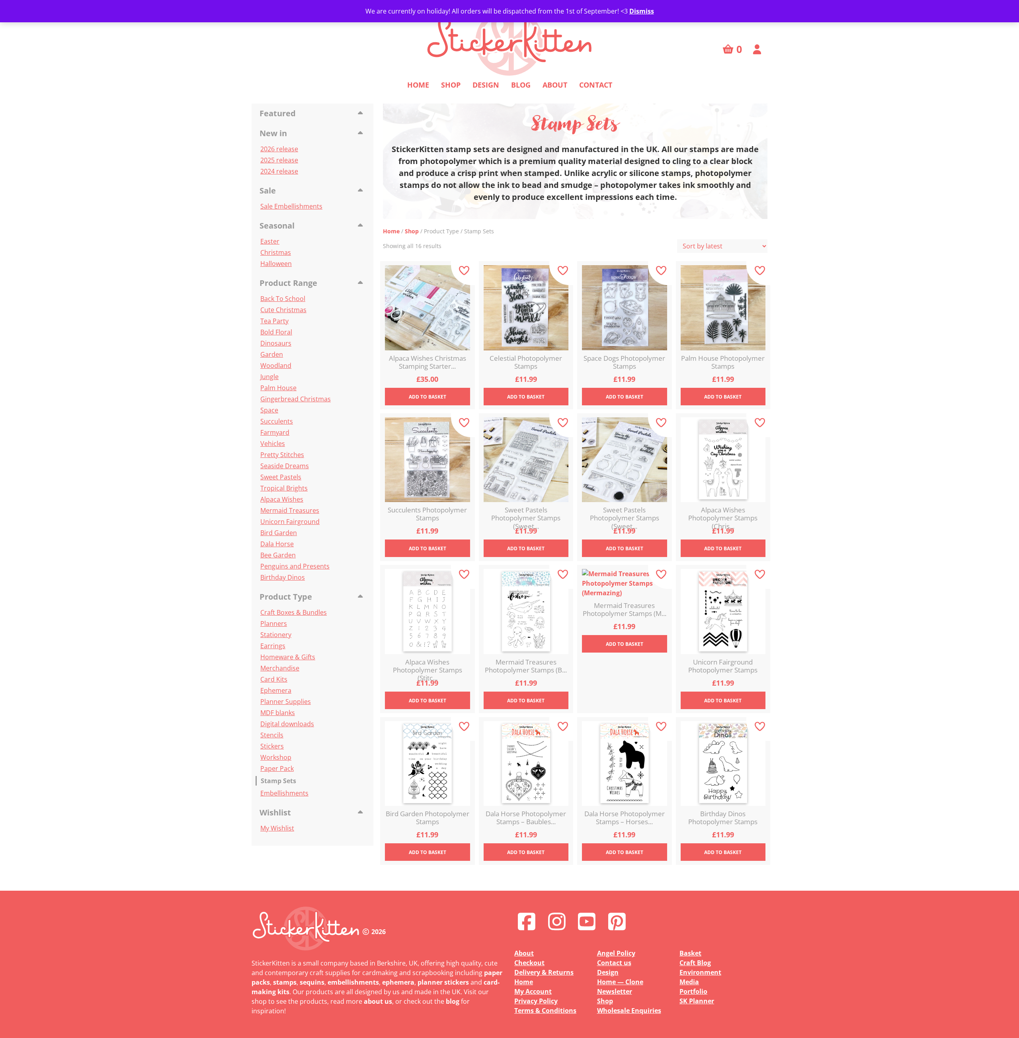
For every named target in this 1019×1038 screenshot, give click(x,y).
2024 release (279, 171)
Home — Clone (620, 981)
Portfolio (693, 991)
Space (269, 410)
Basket (690, 953)
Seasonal (277, 225)
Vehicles (272, 443)
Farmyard (274, 432)
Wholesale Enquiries (629, 1010)
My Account (533, 991)
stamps (285, 982)
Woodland (275, 365)
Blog (521, 85)
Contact (595, 85)
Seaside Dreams (284, 465)
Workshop (275, 757)
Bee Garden (278, 555)
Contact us (614, 962)
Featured (278, 113)
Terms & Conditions (545, 1010)
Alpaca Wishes (281, 499)
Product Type (286, 596)
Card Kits (273, 679)
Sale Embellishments (291, 206)
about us (378, 1001)
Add (427, 396)
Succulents (276, 421)
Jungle (269, 376)
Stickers (272, 746)
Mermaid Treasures (289, 510)
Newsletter (614, 991)
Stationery (275, 634)
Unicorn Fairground (290, 521)
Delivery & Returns (544, 972)
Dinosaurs (275, 343)
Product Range (288, 283)
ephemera (398, 982)
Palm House (278, 387)
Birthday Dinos (282, 577)
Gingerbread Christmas (295, 399)
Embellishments (284, 793)
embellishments (353, 982)
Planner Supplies (285, 701)
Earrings (272, 645)
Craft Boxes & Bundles (293, 612)
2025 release (279, 160)
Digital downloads (287, 723)
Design (485, 85)
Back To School (282, 298)
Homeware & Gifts (287, 657)
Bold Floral (276, 332)
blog (452, 1001)
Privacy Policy (536, 1001)
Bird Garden (278, 532)
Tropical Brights (284, 488)
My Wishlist (277, 828)
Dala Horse (277, 544)
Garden (271, 354)
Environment (700, 972)
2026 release (279, 149)
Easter (269, 241)
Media (689, 981)
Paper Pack (277, 768)
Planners (273, 623)
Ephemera (275, 690)
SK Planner (696, 1001)
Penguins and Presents (295, 566)
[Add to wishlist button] (463, 273)
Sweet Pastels (280, 477)
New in (273, 133)
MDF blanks (277, 712)
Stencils (271, 735)
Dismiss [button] (641, 11)
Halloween (276, 263)
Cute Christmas (283, 309)
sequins (312, 982)
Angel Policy (616, 953)
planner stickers (443, 982)
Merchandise (279, 668)
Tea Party (274, 321)
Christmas (275, 252)
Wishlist (275, 812)
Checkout (529, 962)
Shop (451, 85)
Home (418, 85)
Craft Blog (695, 962)
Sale (268, 190)
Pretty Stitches (282, 454)
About (555, 85)
